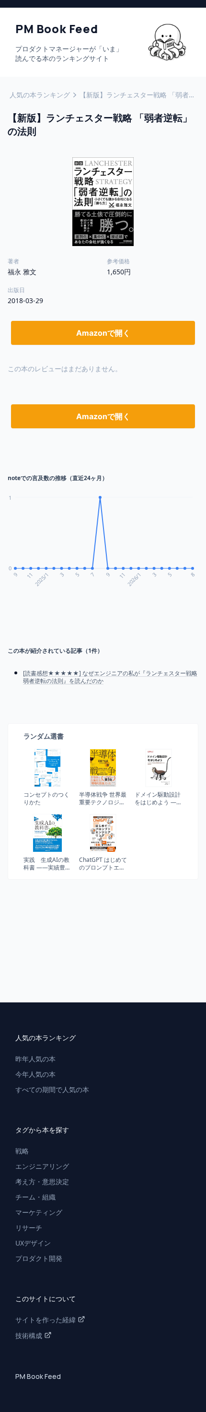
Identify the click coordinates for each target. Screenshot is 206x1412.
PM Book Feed (38, 1376)
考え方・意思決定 (42, 1181)
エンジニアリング (42, 1166)
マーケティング (38, 1212)
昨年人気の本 (35, 1058)
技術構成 (28, 1335)
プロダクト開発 (38, 1258)
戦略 (22, 1150)
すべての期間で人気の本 (52, 1089)
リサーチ (28, 1227)
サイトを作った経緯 (45, 1319)
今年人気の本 (35, 1074)
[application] (103, 547)
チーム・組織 (35, 1196)
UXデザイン (33, 1242)
